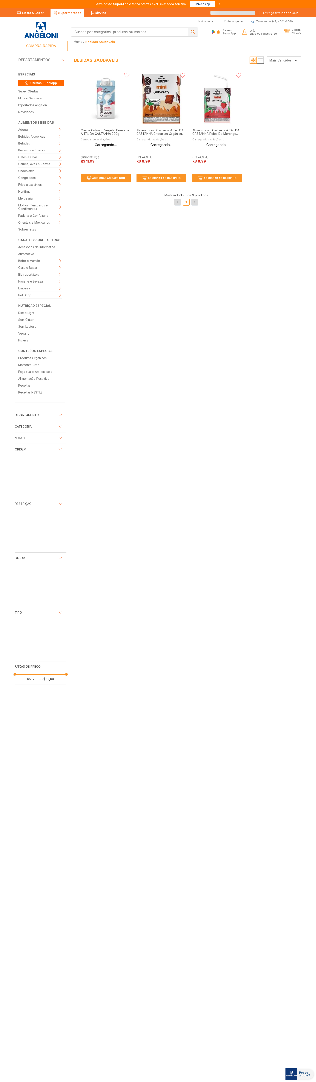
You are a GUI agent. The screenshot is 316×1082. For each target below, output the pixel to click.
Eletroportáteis (28, 274)
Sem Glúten (26, 319)
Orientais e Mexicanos (34, 222)
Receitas (24, 385)
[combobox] (134, 32)
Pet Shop (24, 295)
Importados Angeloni (33, 105)
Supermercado (69, 13)
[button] (280, 13)
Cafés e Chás (27, 157)
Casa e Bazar (27, 267)
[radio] (253, 60)
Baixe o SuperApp (229, 32)
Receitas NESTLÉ (30, 392)
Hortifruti (24, 191)
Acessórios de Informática (36, 247)
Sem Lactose (27, 326)
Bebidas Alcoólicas (31, 136)
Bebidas (24, 143)
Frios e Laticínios (30, 184)
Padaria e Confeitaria (33, 215)
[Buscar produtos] (193, 32)
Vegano (23, 333)
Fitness (23, 340)
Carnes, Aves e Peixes (34, 164)
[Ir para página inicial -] (41, 30)
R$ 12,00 (46, 679)
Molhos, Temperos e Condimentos (33, 207)
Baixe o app (202, 4)
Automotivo (26, 254)
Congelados (27, 178)
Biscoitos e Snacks (31, 150)
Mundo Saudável (30, 98)
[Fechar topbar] (219, 4)
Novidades (26, 112)
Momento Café (28, 365)
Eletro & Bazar (33, 13)
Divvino (100, 13)
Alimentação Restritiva (33, 378)
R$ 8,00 (32, 679)
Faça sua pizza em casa (35, 371)
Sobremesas (27, 229)
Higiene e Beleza (30, 281)
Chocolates (26, 171)
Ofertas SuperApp (43, 83)
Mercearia (25, 198)
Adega (23, 129)
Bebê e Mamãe (29, 261)
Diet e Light (26, 313)
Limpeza (24, 288)
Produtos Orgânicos (32, 358)
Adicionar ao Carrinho (108, 178)
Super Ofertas (28, 91)
